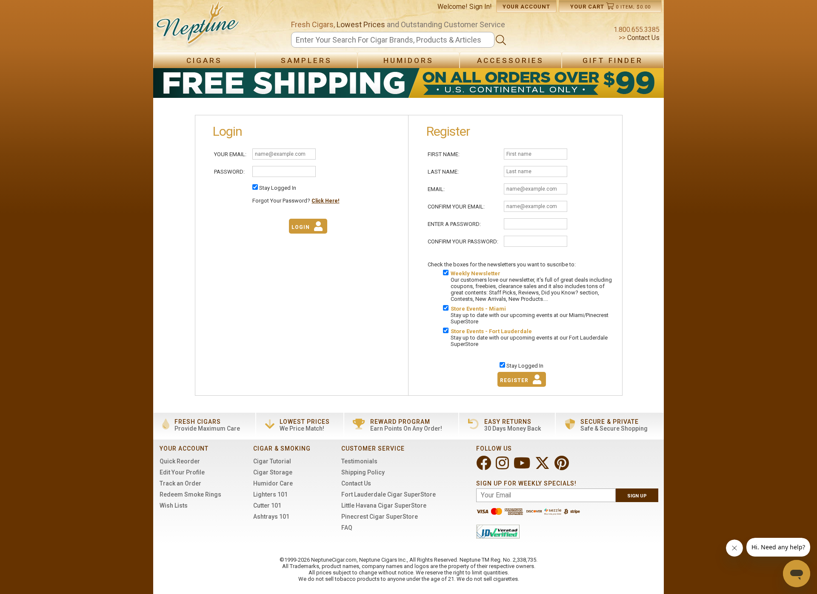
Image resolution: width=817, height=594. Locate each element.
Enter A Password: (454, 224)
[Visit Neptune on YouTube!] (523, 466)
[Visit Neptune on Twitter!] (543, 466)
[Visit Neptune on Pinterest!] (562, 466)
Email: (436, 189)
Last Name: (443, 171)
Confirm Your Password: (463, 241)
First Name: (444, 154)
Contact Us (643, 38)
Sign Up (637, 496)
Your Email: (230, 154)
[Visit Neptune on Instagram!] (503, 466)
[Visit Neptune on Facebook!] (484, 466)
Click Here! (325, 201)
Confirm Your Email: (456, 206)
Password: (229, 171)
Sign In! (480, 7)
